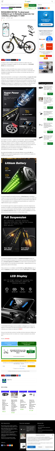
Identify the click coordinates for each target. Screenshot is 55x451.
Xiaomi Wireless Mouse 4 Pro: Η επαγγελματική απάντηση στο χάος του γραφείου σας (23, 404)
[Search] (52, 1)
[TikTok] (43, 8)
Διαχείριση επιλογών (49, 446)
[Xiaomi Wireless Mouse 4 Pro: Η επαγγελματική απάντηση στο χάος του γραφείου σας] (23, 394)
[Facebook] (38, 8)
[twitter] (40, 8)
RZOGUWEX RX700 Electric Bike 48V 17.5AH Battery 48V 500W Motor (18, 351)
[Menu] (2, 1)
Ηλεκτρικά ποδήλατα (12, 7)
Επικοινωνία (40, 431)
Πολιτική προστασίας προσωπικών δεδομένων (42, 449)
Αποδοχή (31, 446)
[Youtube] (45, 8)
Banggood (10, 8)
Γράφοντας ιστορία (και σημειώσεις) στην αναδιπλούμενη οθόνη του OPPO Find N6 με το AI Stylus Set (32, 404)
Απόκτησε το (33, 5)
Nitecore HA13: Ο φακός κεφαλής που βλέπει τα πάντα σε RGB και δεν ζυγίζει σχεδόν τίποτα (5, 405)
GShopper (45, 108)
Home (2, 4)
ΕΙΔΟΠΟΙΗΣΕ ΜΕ (31, 366)
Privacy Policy (22, 368)
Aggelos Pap (9, 379)
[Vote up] (4, 20)
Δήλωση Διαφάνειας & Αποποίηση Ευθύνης (45, 430)
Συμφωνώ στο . (19, 368)
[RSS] (49, 8)
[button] (52, 435)
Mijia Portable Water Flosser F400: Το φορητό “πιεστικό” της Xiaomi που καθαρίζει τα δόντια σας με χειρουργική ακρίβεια (14, 405)
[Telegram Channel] (46, 15)
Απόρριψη (40, 446)
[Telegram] (47, 8)
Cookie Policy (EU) (41, 425)
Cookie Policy (33, 449)
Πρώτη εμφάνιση (18, 7)
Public (46, 58)
